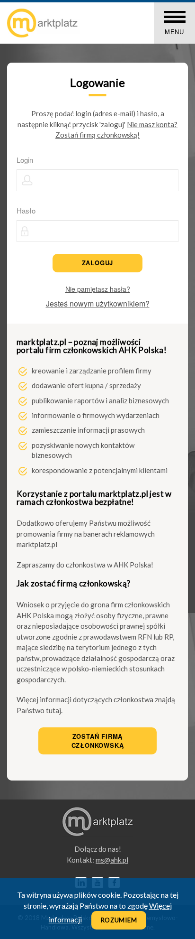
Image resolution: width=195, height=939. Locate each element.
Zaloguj (98, 262)
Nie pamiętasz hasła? (97, 289)
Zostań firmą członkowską (97, 741)
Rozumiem (119, 920)
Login (25, 160)
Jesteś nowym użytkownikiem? (98, 303)
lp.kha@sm (112, 859)
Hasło (26, 210)
